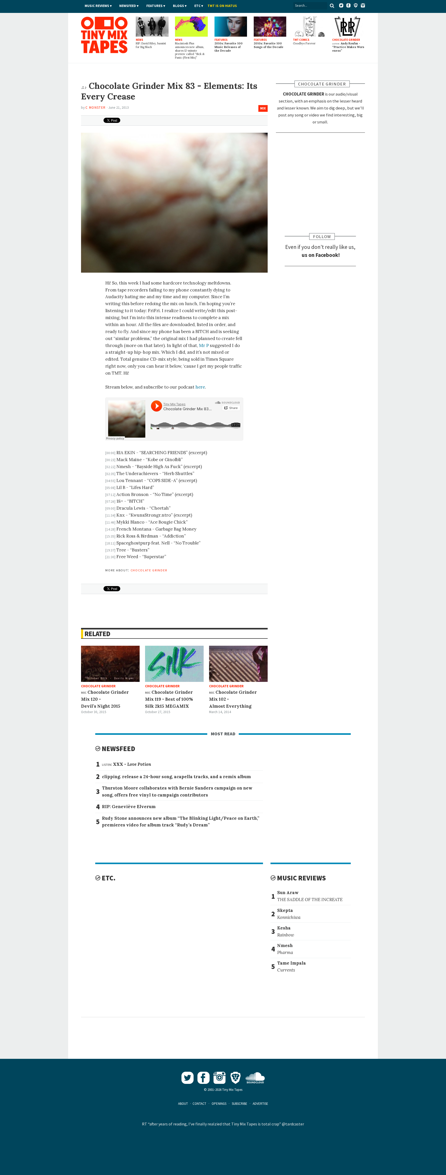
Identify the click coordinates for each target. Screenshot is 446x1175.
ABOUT (183, 1103)
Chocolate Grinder (149, 570)
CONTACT (199, 1103)
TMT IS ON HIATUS (222, 6)
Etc (197, 6)
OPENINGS (219, 1103)
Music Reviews (97, 6)
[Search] (332, 5)
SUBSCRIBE (239, 1103)
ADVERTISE (260, 1103)
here (200, 387)
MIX (263, 108)
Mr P (204, 345)
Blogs (178, 6)
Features (154, 6)
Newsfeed (127, 6)
